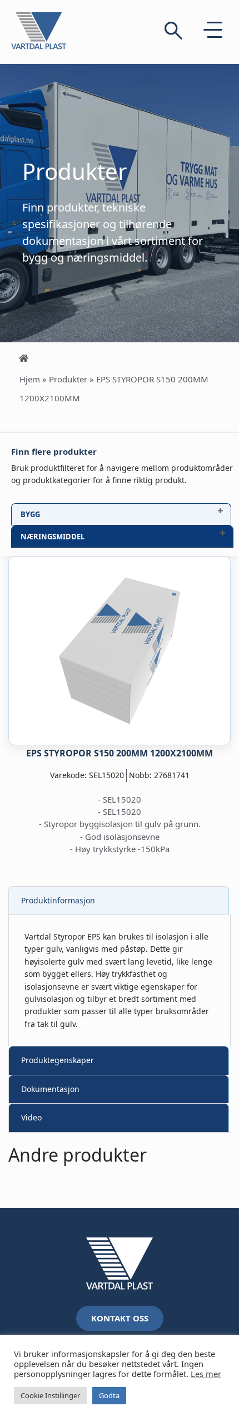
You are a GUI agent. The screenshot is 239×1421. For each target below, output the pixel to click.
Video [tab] (31, 1117)
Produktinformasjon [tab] (58, 900)
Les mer (206, 1373)
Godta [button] (109, 1395)
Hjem (29, 379)
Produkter (68, 379)
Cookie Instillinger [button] (50, 1395)
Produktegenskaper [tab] (57, 1060)
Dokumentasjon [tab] (50, 1089)
